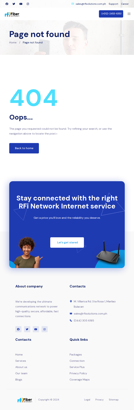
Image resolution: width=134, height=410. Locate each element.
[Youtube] (20, 3)
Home (13, 42)
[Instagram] (27, 3)
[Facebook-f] (6, 3)
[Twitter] (13, 3)
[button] (111, 14)
